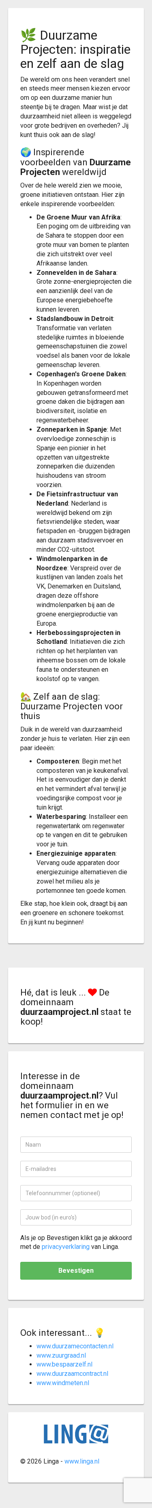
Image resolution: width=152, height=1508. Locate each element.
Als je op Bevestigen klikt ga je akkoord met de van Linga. (76, 1242)
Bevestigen (76, 1270)
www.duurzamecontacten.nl (74, 1346)
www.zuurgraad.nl (61, 1355)
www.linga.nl (81, 1461)
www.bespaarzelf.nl (64, 1364)
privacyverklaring (66, 1247)
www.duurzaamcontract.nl (72, 1373)
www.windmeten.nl (62, 1383)
